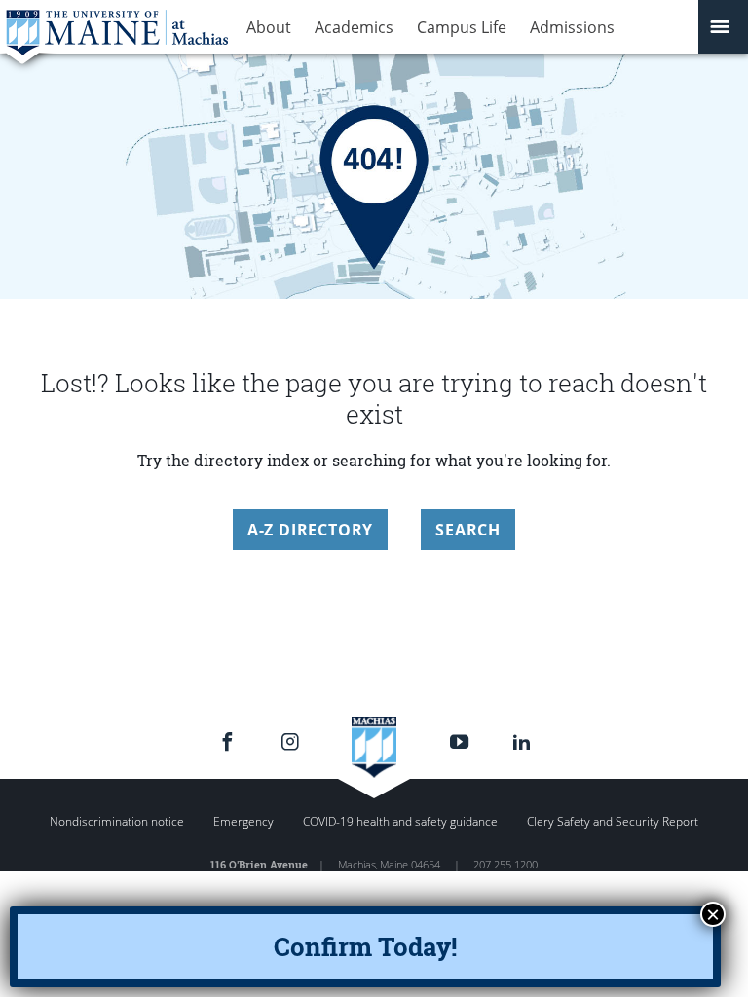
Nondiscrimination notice (117, 821)
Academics (354, 27)
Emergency (243, 821)
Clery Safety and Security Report (612, 821)
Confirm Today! (365, 946)
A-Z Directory (310, 529)
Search (468, 529)
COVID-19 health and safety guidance (400, 821)
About (268, 27)
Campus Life (461, 27)
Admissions (572, 27)
